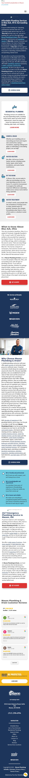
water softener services (20, 445)
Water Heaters (11, 157)
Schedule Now (15, 90)
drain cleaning (6, 544)
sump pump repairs (7, 430)
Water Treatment (12, 200)
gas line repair (16, 436)
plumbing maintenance (8, 451)
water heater (14, 533)
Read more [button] (5, 640)
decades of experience (11, 420)
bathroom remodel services (9, 443)
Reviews (14, 743)
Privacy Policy (20, 769)
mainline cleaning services (9, 434)
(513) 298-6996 (4, 4)
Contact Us (14, 738)
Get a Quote (15, 282)
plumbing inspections (18, 83)
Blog (14, 741)
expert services (9, 365)
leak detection (16, 544)
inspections (12, 552)
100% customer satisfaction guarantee (11, 67)
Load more (14, 662)
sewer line (5, 535)
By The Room (10, 176)
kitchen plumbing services (17, 442)
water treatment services (9, 447)
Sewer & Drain (11, 136)
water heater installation (16, 438)
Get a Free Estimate (14, 728)
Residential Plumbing (14, 112)
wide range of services (15, 542)
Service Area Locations (14, 745)
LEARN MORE (10, 151)
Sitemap (12, 769)
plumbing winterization (16, 453)
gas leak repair (15, 455)
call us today (5, 85)
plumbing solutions (14, 64)
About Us (14, 736)
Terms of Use (14, 771)
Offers (14, 734)
